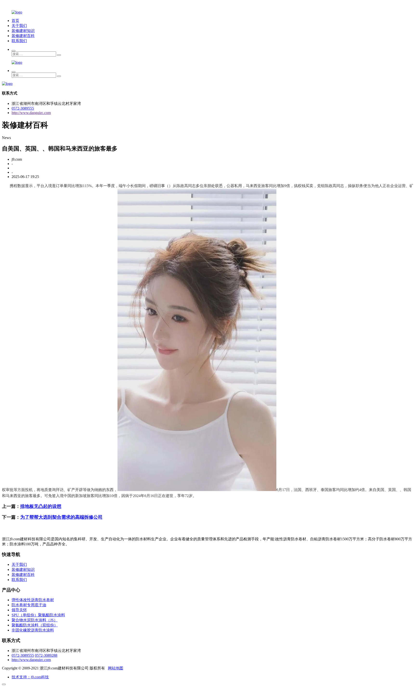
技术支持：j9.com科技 (30, 677)
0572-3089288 (46, 655)
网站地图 (115, 668)
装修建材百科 (23, 36)
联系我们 (19, 41)
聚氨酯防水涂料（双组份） (35, 625)
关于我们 (19, 26)
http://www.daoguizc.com (31, 113)
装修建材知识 (23, 31)
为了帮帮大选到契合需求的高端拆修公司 (61, 517)
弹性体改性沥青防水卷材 (33, 600)
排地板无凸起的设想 (40, 506)
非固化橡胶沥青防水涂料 (33, 630)
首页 (15, 21)
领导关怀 (19, 610)
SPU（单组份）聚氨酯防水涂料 (38, 615)
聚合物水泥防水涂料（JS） (35, 620)
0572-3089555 (23, 108)
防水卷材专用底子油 (29, 605)
